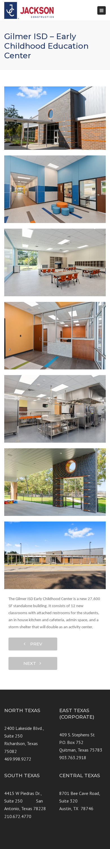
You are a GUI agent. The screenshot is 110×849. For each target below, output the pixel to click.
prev (34, 644)
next (31, 663)
